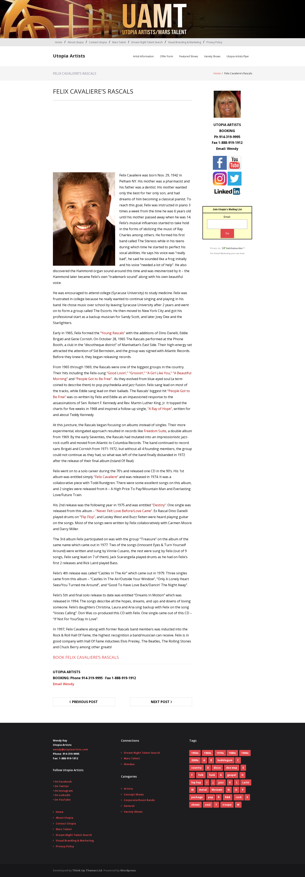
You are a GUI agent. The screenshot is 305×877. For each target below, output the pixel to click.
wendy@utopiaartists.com (70, 749)
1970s (220, 753)
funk (212, 775)
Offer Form (166, 56)
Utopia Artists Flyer (238, 56)
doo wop (231, 767)
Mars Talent (119, 42)
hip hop (196, 782)
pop (210, 797)
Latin (245, 782)
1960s (207, 753)
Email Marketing (222, 253)
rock (239, 797)
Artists (128, 788)
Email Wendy (63, 684)
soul (208, 804)
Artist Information (143, 56)
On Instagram (64, 791)
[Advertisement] (122, 138)
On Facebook (63, 781)
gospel (231, 775)
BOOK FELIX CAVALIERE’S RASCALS (86, 657)
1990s (245, 753)
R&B (227, 797)
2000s (195, 760)
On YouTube (63, 799)
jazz (221, 782)
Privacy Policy (214, 42)
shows (195, 804)
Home (58, 42)
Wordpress (128, 870)
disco (217, 767)
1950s (195, 753)
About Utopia (76, 42)
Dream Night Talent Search (147, 42)
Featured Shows (188, 56)
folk (201, 775)
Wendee (129, 764)
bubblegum (224, 760)
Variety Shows (212, 56)
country (196, 767)
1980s (232, 753)
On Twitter (62, 786)
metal (203, 789)
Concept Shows (134, 794)
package (197, 797)
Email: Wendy (227, 148)
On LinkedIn (62, 795)
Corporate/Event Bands (139, 800)
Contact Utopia (98, 42)
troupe (227, 804)
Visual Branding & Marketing (184, 42)
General (129, 806)
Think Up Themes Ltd (87, 870)
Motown (217, 789)
